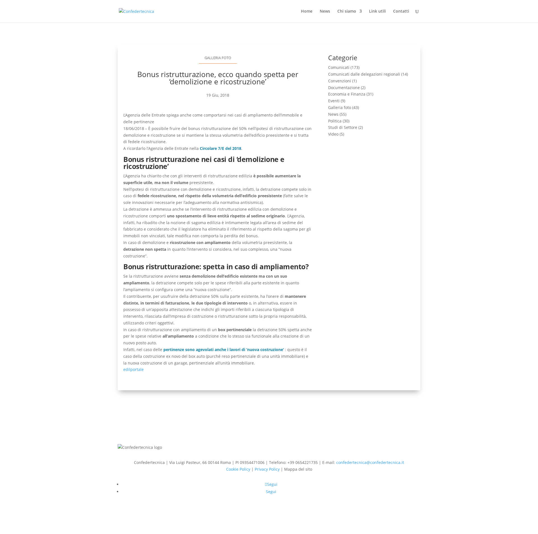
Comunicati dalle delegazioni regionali (364, 74)
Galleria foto (218, 57)
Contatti (401, 11)
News (325, 11)
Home (306, 11)
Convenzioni (339, 80)
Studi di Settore (342, 127)
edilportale (133, 369)
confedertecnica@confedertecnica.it (370, 462)
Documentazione (344, 87)
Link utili (377, 11)
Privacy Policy (267, 469)
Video (333, 134)
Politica (335, 121)
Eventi (334, 100)
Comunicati (338, 67)
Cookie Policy (238, 469)
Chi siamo (346, 11)
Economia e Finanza (346, 94)
